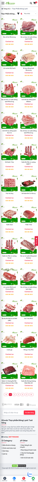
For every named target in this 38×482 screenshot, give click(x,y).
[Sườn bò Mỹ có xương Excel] (9, 245)
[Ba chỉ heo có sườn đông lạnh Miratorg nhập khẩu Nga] (9, 89)
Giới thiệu (6, 451)
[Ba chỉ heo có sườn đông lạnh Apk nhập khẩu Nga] (28, 277)
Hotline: (11, 437)
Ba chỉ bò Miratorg (9, 37)
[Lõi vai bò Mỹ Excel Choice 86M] (9, 277)
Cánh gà (9, 350)
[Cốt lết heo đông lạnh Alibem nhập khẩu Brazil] (28, 89)
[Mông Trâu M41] (28, 339)
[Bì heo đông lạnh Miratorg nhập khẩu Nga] (28, 58)
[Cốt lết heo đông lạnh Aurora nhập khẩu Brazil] (9, 120)
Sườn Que (9, 224)
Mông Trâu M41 (29, 350)
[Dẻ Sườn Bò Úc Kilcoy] (28, 183)
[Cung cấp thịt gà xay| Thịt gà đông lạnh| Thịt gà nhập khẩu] (9, 183)
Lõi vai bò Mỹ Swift (9, 68)
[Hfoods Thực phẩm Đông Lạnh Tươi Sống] (11, 3)
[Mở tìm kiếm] (31, 3)
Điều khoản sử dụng (9, 445)
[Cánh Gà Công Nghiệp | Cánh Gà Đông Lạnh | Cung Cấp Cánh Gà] (9, 339)
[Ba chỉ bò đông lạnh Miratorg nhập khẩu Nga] (9, 26)
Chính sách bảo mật (9, 448)
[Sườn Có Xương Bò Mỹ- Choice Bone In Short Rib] (9, 370)
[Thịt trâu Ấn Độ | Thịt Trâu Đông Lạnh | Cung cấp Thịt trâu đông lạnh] (9, 152)
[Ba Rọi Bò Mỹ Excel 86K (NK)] (9, 308)
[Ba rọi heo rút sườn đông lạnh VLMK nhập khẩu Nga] (28, 26)
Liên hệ (5, 454)
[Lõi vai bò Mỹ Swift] (9, 58)
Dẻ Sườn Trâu (9, 162)
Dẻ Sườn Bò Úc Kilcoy (29, 193)
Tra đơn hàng (29, 412)
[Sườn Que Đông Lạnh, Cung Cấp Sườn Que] (9, 214)
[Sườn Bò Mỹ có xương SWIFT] (28, 152)
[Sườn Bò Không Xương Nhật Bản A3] (28, 370)
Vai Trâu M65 (28, 318)
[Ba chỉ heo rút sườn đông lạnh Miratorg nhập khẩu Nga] (28, 120)
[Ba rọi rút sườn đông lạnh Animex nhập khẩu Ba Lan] (28, 245)
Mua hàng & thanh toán (28, 450)
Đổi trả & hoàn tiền (27, 458)
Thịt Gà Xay (9, 193)
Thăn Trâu (28, 224)
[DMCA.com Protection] (19, 465)
